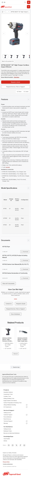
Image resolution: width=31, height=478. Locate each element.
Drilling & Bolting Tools (9, 398)
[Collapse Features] (28, 99)
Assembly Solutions (8, 392)
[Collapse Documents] (28, 240)
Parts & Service (7, 419)
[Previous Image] (3, 33)
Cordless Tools (7, 396)
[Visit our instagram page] (12, 445)
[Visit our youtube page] (8, 445)
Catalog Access (7, 412)
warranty (8, 167)
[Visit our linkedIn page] (24, 445)
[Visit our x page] (16, 445)
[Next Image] (27, 33)
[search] (25, 2)
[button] (15, 99)
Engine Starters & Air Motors (10, 400)
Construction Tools (8, 394)
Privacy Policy (6, 461)
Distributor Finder (8, 431)
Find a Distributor (8, 416)
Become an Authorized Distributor (12, 433)
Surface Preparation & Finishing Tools (12, 402)
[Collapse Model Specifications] (28, 188)
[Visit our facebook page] (20, 445)
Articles (5, 440)
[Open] (28, 6)
